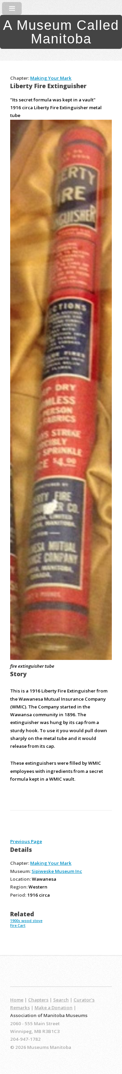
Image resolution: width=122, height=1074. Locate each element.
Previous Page (26, 841)
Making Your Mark (51, 78)
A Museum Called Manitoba (61, 32)
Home (16, 1000)
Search (61, 1000)
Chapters (38, 1000)
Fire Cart (17, 925)
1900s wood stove (26, 920)
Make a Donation (54, 1007)
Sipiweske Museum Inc (57, 871)
